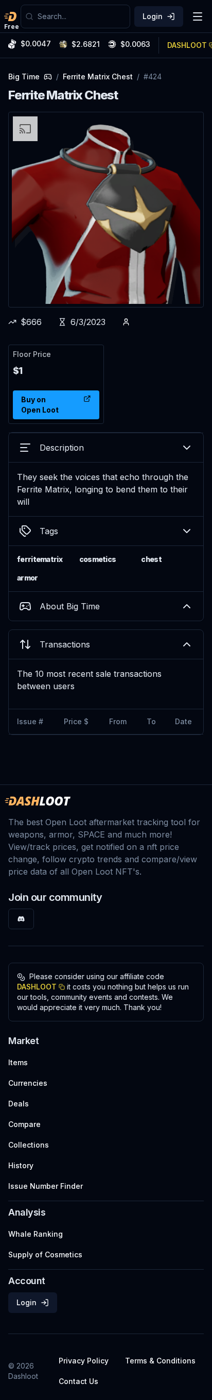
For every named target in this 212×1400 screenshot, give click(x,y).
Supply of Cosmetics (45, 1254)
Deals (18, 1103)
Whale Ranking (35, 1234)
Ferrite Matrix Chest (98, 76)
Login (153, 16)
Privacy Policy (84, 1360)
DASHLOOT (37, 986)
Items (18, 1062)
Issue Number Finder (45, 1186)
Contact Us (78, 1381)
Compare (24, 1124)
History (20, 1165)
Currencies (27, 1083)
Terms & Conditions (160, 1360)
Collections (28, 1144)
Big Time (24, 76)
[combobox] (82, 16)
